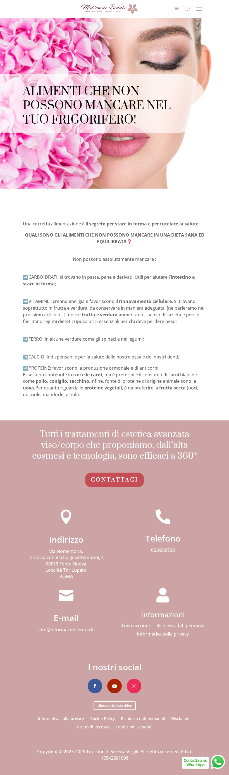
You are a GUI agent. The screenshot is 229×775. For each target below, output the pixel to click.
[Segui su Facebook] (95, 686)
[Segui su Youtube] (114, 686)
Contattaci (114, 479)
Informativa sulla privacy (163, 634)
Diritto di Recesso (93, 726)
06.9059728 (163, 550)
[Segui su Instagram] (134, 686)
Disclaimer (181, 718)
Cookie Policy (102, 718)
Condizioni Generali (134, 726)
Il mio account (135, 626)
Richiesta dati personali (181, 626)
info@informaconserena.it (66, 630)
